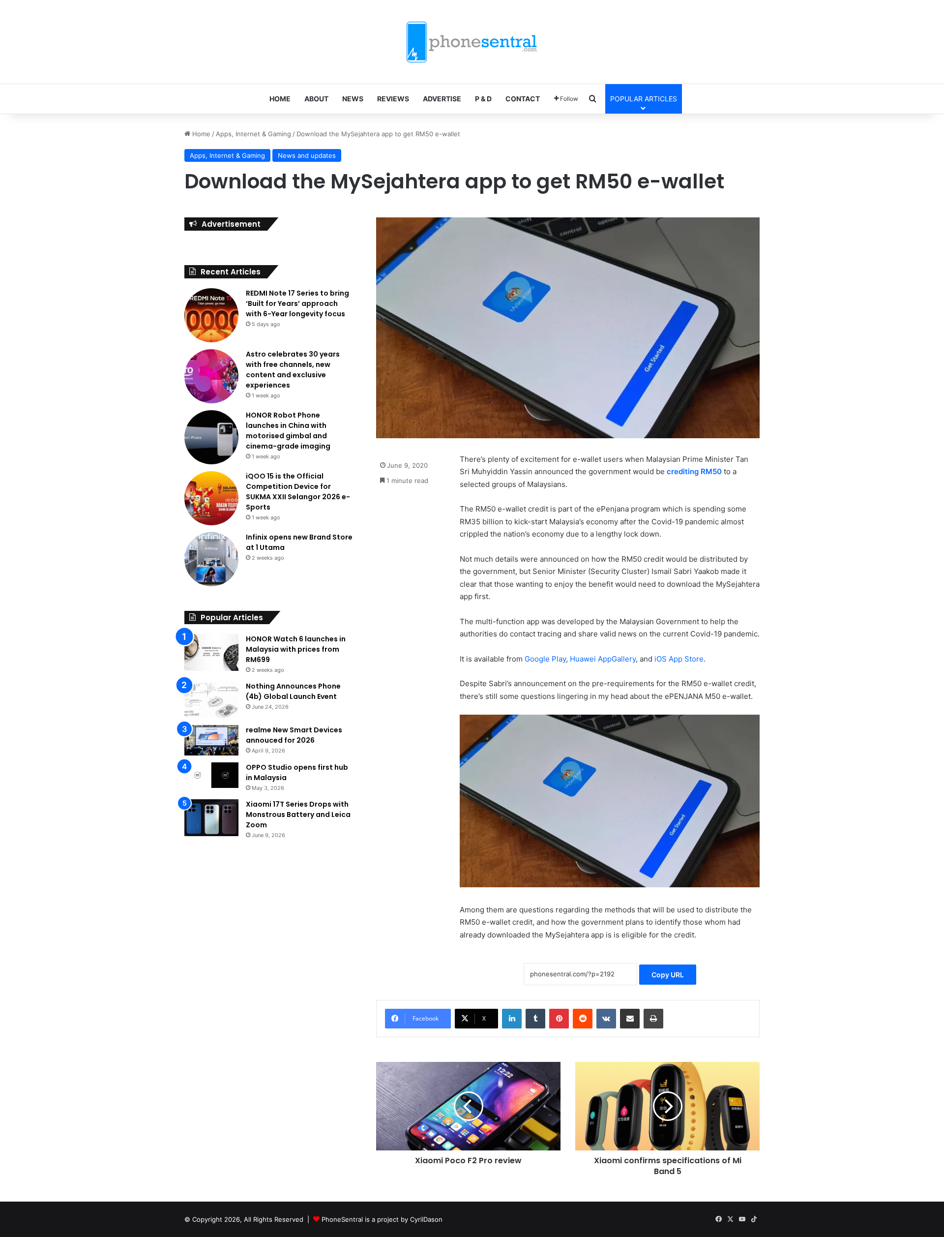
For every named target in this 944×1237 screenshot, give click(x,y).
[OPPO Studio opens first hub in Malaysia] (211, 775)
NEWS (352, 98)
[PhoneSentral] (472, 42)
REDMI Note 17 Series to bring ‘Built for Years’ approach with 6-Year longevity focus (297, 303)
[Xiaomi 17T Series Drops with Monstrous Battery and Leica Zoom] (211, 817)
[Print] (653, 1018)
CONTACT (522, 98)
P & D (483, 98)
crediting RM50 (694, 471)
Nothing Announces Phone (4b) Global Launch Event (293, 691)
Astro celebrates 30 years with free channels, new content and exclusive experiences (293, 369)
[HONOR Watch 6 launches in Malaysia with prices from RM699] (211, 652)
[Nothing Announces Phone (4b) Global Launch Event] (211, 699)
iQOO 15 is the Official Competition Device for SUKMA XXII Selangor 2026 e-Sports (298, 491)
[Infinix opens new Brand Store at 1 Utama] (211, 559)
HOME (280, 98)
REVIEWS (393, 98)
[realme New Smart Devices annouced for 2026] (211, 740)
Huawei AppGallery (603, 659)
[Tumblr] (535, 1018)
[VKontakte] (606, 1018)
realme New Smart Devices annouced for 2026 (294, 735)
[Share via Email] (630, 1018)
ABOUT (316, 98)
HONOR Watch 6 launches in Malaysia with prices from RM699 (296, 649)
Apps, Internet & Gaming (253, 134)
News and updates (307, 155)
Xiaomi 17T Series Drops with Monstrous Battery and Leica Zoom (298, 814)
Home (200, 134)
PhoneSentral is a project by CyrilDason (382, 1219)
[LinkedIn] (512, 1018)
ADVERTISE (442, 98)
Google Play (545, 659)
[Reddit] (582, 1018)
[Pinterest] (559, 1018)
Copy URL (667, 974)
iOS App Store (678, 659)
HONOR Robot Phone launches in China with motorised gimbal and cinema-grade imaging (288, 430)
